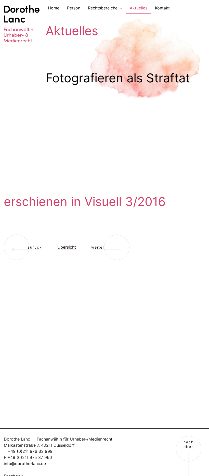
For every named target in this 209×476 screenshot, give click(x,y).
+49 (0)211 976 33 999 (30, 451)
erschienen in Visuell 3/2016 (85, 201)
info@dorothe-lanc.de (25, 463)
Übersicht (66, 247)
